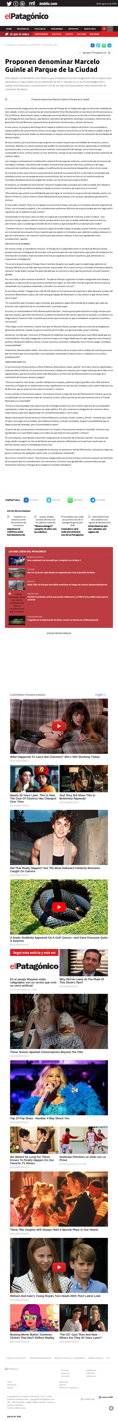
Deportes (73, 29)
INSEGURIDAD (41, 34)
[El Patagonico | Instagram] (22, 3)
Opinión (10, 1387)
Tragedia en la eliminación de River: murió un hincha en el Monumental (62, 620)
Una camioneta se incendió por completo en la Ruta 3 (54, 560)
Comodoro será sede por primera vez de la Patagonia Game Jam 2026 (72, 533)
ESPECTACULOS (32, 594)
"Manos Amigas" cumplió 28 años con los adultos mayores (45, 530)
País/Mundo (57, 29)
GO (107, 1358)
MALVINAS (94, 34)
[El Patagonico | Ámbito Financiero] (48, 3)
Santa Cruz (90, 29)
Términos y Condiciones (68, 1387)
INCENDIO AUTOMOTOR (35, 557)
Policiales (40, 29)
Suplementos (91, 1370)
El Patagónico (11, 45)
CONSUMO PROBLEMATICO (40, 1358)
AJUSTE (69, 34)
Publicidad (90, 1373)
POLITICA (56, 34)
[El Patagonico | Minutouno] (32, 3)
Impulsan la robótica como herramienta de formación (16, 533)
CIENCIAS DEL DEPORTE (16, 1358)
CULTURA (81, 34)
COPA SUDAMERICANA (34, 617)
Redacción (65, 1376)
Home (9, 29)
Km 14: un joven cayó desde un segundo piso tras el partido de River (61, 572)
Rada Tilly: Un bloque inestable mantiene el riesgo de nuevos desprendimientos (67, 584)
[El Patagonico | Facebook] (15, 3)
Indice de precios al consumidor (70, 1358)
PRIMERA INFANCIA (95, 1358)
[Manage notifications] (111, 1408)
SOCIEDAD (31, 569)
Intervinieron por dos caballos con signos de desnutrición (98, 530)
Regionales (23, 29)
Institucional (91, 1376)
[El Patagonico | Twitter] (9, 3)
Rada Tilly (31, 581)
